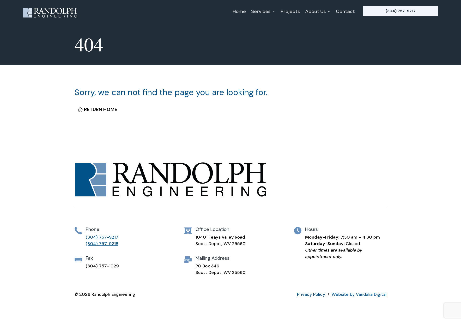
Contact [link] (345, 12)
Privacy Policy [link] (311, 294)
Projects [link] (290, 12)
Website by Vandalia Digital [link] (359, 294)
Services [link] (261, 12)
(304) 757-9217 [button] (401, 10)
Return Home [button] (100, 109)
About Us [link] (315, 12)
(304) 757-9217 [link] (102, 237)
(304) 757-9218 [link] (102, 244)
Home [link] (239, 12)
